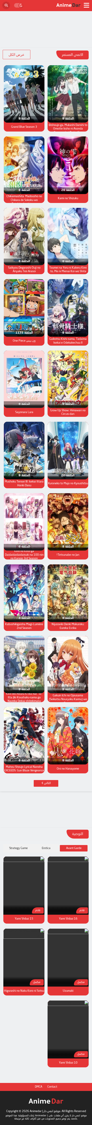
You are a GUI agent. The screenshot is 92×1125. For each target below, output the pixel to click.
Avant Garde (74, 848)
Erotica (46, 848)
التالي (47, 783)
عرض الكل (16, 54)
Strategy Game (18, 848)
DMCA (38, 1086)
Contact (52, 1086)
